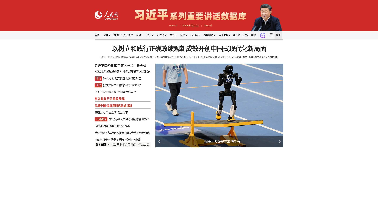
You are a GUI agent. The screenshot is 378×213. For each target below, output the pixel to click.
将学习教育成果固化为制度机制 (263, 57)
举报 (253, 35)
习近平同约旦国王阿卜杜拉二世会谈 (120, 66)
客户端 (236, 35)
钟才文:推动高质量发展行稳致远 (122, 78)
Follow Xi (173, 25)
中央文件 (208, 25)
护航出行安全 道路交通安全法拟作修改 (117, 139)
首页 (97, 35)
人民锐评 (128, 35)
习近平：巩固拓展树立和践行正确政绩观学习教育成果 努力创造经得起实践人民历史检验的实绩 (144, 57)
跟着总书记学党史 (190, 25)
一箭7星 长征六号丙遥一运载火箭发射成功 (135, 144)
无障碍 (245, 35)
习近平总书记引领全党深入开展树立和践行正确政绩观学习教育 (218, 57)
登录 (278, 35)
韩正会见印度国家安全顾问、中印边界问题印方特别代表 (122, 71)
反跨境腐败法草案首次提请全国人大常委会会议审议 (122, 132)
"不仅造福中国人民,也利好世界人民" (115, 92)
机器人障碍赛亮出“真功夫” (223, 141)
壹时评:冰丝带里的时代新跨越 (112, 126)
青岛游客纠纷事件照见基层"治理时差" (128, 119)
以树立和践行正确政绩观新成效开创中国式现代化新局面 (189, 49)
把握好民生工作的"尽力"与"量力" (122, 85)
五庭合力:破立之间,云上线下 (111, 112)
